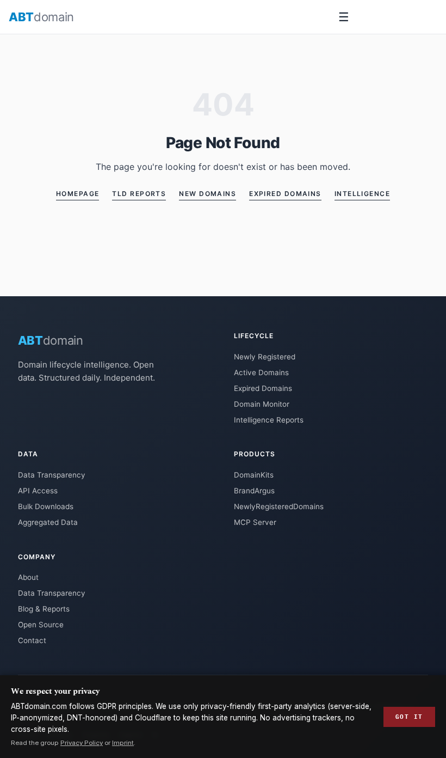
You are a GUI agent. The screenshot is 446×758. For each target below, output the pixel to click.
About (28, 577)
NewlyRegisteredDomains (279, 506)
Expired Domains (285, 194)
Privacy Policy (81, 743)
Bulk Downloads (45, 506)
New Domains (207, 194)
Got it (409, 716)
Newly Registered (264, 356)
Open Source (41, 624)
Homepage (78, 194)
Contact (32, 640)
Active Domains (261, 372)
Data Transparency (51, 474)
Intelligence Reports (268, 419)
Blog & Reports (44, 608)
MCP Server (255, 522)
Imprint (123, 743)
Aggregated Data (48, 522)
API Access (38, 490)
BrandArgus (254, 490)
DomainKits (254, 474)
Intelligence (362, 194)
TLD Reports (139, 194)
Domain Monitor (261, 404)
